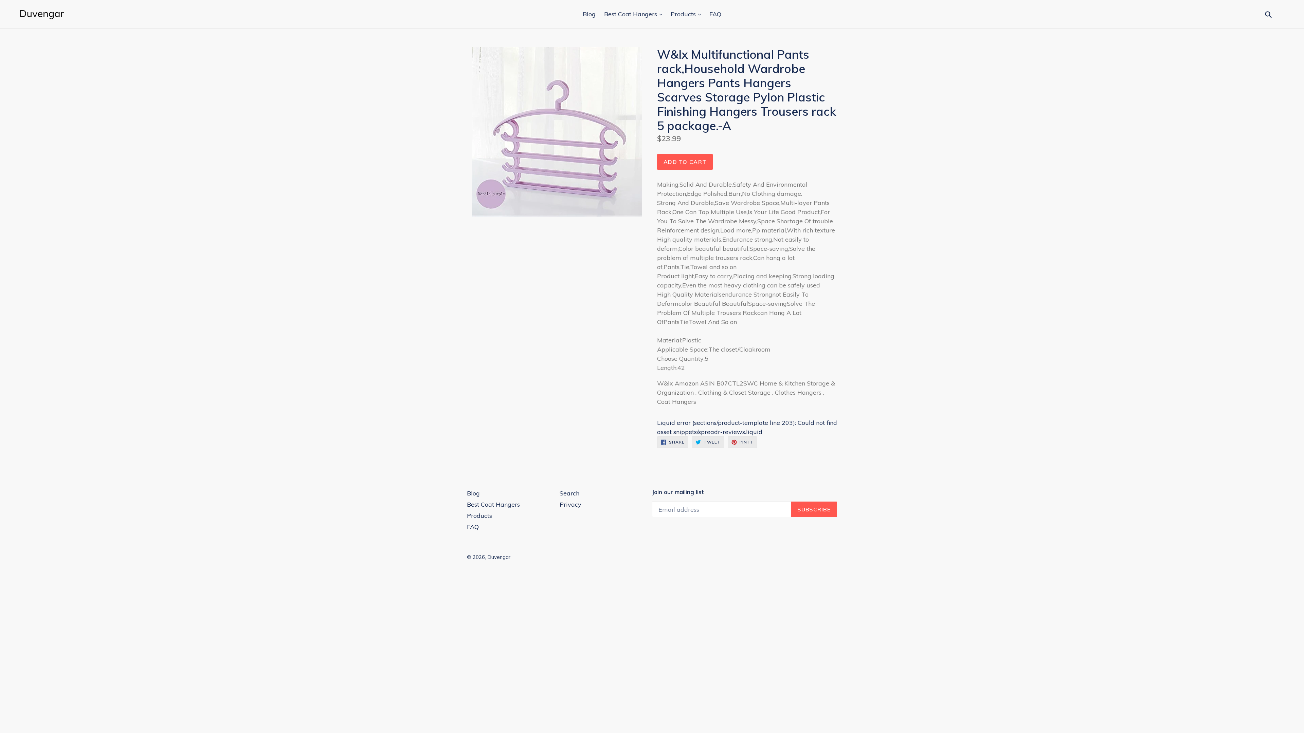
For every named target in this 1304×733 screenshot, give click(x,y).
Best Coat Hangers (631, 14)
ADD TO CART (685, 161)
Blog (589, 14)
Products (684, 14)
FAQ (715, 14)
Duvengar (498, 557)
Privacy (570, 504)
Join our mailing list (678, 492)
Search (569, 493)
